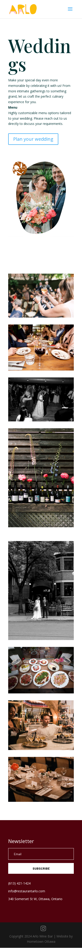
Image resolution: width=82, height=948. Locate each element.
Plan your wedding (33, 139)
